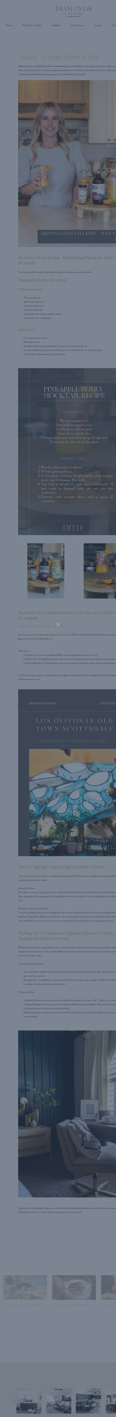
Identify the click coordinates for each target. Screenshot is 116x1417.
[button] (58, 624)
